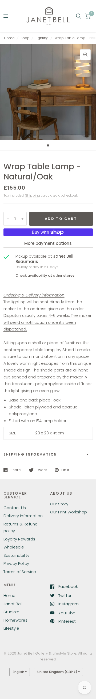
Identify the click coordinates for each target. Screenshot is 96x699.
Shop (25, 37)
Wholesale (13, 547)
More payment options (48, 243)
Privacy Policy (16, 563)
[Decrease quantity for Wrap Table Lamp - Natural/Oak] (8, 219)
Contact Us (14, 507)
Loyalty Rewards (19, 539)
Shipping (32, 195)
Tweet (41, 470)
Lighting (42, 37)
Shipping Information (30, 454)
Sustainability (16, 555)
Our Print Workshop (68, 512)
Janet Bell (12, 604)
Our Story (59, 504)
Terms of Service (19, 571)
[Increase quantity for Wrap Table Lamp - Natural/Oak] (22, 219)
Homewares (15, 620)
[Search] (78, 16)
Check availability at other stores (44, 275)
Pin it (65, 470)
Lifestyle (11, 628)
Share (15, 470)
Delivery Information (23, 515)
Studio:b (11, 612)
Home (9, 37)
